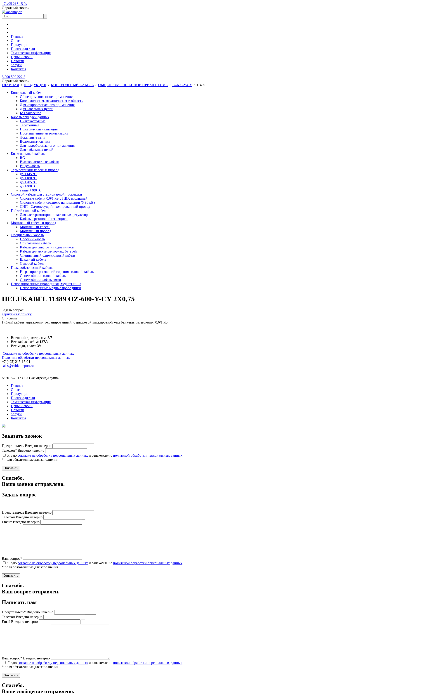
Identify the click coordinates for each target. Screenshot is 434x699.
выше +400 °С (31, 190)
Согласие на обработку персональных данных (38, 353)
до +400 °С (28, 186)
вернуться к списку (17, 314)
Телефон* (23, 450)
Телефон (22, 517)
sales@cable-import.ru (18, 366)
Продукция (19, 45)
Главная (17, 36)
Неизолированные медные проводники (50, 288)
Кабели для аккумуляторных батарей (48, 251)
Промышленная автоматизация (44, 133)
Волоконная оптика (35, 141)
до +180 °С (28, 178)
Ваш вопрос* (12, 558)
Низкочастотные (32, 121)
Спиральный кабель (35, 243)
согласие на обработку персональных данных (53, 455)
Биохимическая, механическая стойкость (51, 101)
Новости (17, 61)
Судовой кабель (32, 263)
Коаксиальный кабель (28, 154)
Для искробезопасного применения (47, 105)
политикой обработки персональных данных (147, 455)
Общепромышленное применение (46, 97)
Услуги (16, 65)
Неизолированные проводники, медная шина (46, 284)
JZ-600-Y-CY (182, 85)
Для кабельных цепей (36, 109)
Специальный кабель (27, 235)
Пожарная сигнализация (39, 129)
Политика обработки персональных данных (36, 357)
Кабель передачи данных (30, 117)
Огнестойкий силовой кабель (43, 276)
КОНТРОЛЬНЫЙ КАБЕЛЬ (72, 85)
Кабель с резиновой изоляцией (44, 219)
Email (20, 621)
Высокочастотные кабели (39, 162)
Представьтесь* (27, 612)
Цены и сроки (22, 57)
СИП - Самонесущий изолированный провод (55, 206)
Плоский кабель (32, 239)
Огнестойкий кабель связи (40, 280)
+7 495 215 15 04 (14, 4)
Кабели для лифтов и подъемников (47, 247)
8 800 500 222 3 (13, 77)
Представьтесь (27, 446)
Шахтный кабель (33, 259)
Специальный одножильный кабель (47, 255)
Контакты (18, 69)
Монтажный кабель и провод (33, 223)
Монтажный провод (35, 231)
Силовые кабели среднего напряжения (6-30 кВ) (57, 202)
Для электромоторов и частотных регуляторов (55, 215)
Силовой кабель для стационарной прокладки (46, 194)
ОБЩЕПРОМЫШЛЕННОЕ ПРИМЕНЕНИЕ (133, 85)
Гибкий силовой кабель (29, 211)
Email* (21, 522)
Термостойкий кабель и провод (35, 170)
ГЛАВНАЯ (10, 85)
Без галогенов (30, 113)
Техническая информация (31, 53)
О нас (15, 41)
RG (22, 158)
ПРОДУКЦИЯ (35, 85)
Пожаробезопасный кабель (31, 267)
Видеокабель (30, 166)
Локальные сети (32, 137)
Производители (23, 49)
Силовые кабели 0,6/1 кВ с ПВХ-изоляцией (53, 198)
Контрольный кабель (27, 92)
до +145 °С (28, 174)
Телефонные (29, 125)
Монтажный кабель (35, 227)
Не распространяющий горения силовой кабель (57, 272)
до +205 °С (28, 182)
